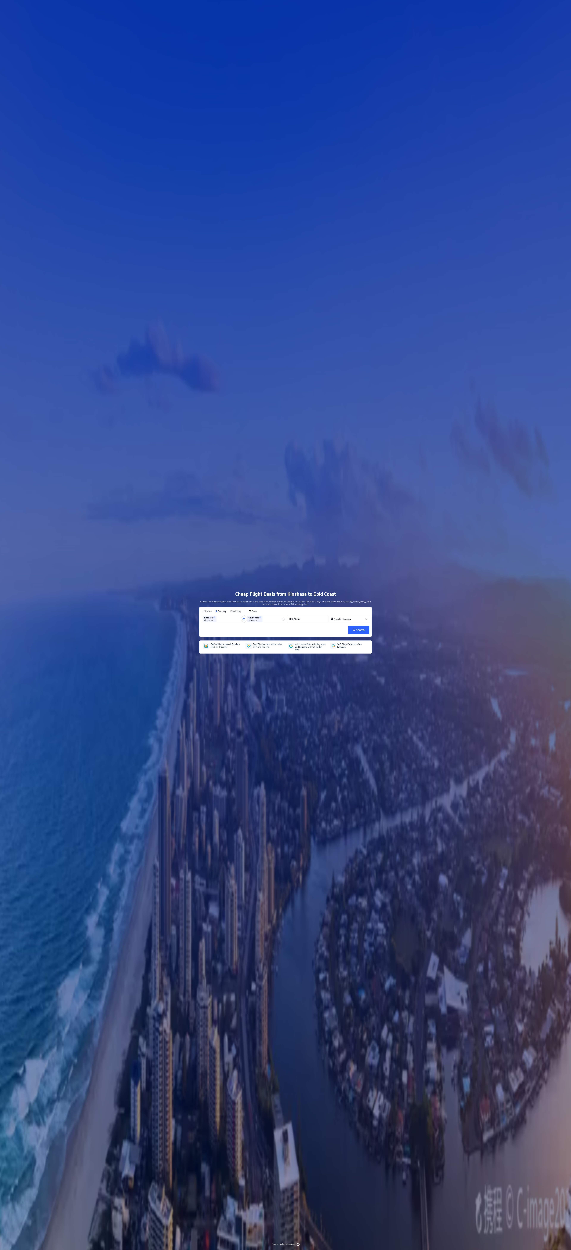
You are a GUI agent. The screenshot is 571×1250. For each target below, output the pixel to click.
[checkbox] (252, 611)
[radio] (207, 611)
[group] (222, 619)
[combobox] (218, 619)
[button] (408, 4)
